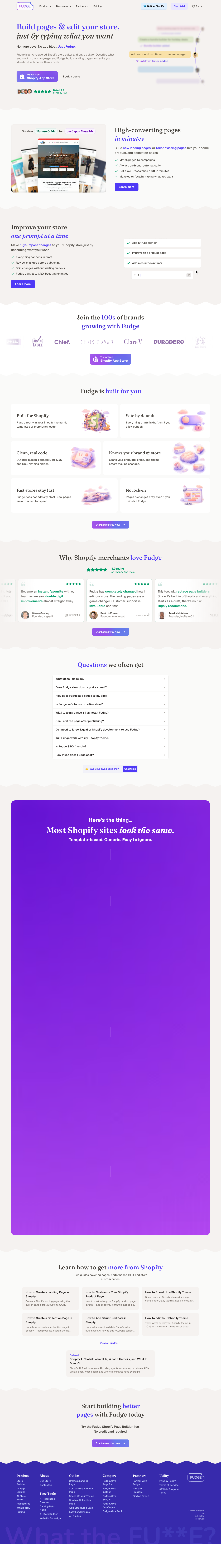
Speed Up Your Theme (81, 1496)
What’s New (23, 1507)
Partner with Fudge (140, 1482)
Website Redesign (50, 1518)
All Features (23, 1503)
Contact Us (46, 1485)
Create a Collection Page (80, 1502)
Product (44, 6)
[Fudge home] (25, 6)
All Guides (75, 1516)
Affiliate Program (137, 1490)
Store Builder (21, 1482)
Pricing (97, 6)
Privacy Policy (167, 1480)
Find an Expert (141, 1496)
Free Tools (48, 1494)
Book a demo (71, 76)
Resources (62, 6)
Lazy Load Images (79, 1511)
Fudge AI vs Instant (109, 1490)
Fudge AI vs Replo (113, 1511)
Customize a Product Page (81, 1490)
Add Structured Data (81, 1507)
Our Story (45, 1480)
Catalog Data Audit (47, 1508)
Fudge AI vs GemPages (109, 1505)
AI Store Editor (21, 1497)
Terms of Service (169, 1485)
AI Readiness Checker (47, 1500)
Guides (74, 1476)
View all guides (109, 1343)
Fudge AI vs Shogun (109, 1497)
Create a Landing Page (78, 1482)
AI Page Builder (21, 1490)
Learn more (126, 187)
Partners (81, 6)
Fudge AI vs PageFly (109, 1482)
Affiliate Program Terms (169, 1491)
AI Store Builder (49, 1514)
